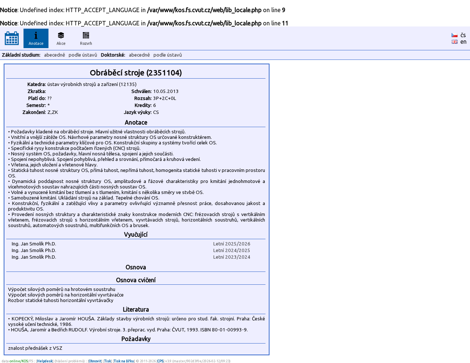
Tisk (107, 361)
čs (463, 35)
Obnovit (95, 361)
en (463, 41)
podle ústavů (83, 55)
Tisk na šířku (124, 361)
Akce (61, 43)
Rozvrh (86, 43)
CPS (160, 361)
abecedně (54, 55)
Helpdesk (45, 361)
